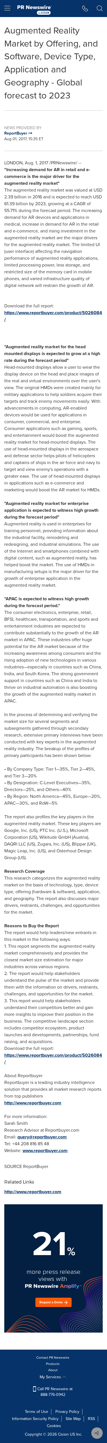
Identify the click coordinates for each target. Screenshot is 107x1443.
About (53, 1370)
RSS (91, 1419)
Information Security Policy (35, 1419)
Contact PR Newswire (52, 1357)
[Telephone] (85, 8)
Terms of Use (36, 1412)
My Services (51, 1377)
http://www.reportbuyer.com (32, 1103)
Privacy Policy (67, 1412)
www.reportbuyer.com (45, 1150)
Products (53, 1363)
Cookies (54, 1426)
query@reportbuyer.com (42, 1137)
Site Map (73, 1419)
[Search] (99, 8)
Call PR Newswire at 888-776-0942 (54, 1392)
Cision (63, 1434)
